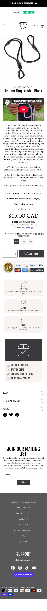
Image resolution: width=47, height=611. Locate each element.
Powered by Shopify (27, 587)
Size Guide (23, 525)
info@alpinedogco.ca (23, 560)
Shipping (15, 222)
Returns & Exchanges (23, 530)
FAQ (23, 536)
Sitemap (23, 541)
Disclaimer (23, 519)
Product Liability (23, 513)
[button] (4, 26)
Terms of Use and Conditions (23, 502)
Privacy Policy (23, 508)
